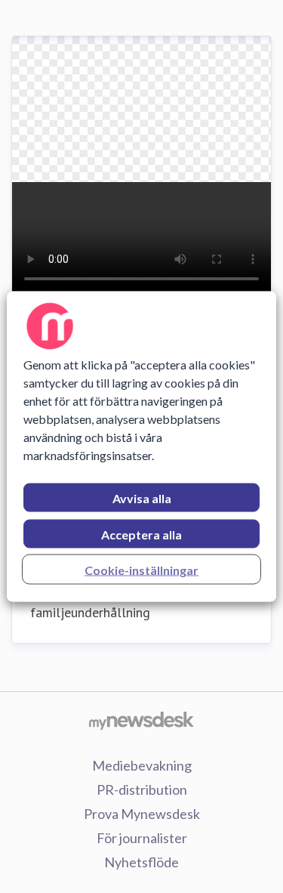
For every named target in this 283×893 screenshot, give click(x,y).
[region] (141, 447)
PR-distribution (142, 789)
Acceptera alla (141, 534)
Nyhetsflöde (141, 862)
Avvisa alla (141, 498)
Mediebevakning (142, 765)
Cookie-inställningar (141, 570)
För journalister (142, 838)
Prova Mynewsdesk (142, 813)
